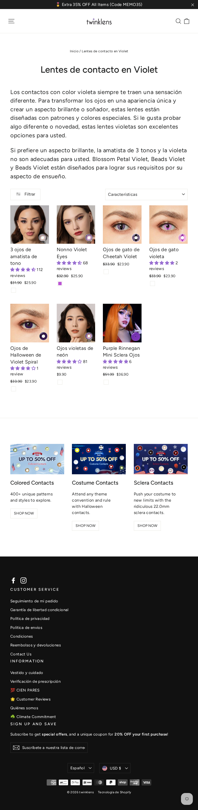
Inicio (74, 51)
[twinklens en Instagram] (23, 580)
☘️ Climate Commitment (33, 716)
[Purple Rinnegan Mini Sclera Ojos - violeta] (106, 382)
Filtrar (29, 194)
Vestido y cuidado (26, 672)
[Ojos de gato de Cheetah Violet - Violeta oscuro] (106, 271)
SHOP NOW (24, 513)
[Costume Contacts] (99, 459)
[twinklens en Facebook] (13, 580)
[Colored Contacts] (37, 459)
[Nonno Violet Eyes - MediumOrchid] (60, 283)
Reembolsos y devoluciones (35, 645)
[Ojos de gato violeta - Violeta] (152, 283)
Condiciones (21, 636)
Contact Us (20, 654)
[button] (23, 269)
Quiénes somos (24, 708)
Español (77, 768)
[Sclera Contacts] (161, 459)
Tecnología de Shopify (114, 792)
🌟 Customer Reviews (30, 699)
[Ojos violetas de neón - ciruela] (60, 382)
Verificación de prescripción (35, 681)
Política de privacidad (30, 618)
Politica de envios (26, 627)
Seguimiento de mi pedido (34, 601)
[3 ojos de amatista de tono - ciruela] (13, 290)
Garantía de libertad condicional (39, 610)
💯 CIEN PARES (25, 690)
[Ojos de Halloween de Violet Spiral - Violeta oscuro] (13, 389)
